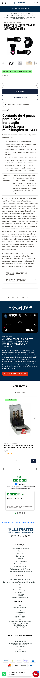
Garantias (20, 558)
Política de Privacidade (20, 564)
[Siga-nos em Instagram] (18, 536)
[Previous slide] (3, 63)
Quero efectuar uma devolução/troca (20, 571)
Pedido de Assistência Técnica (20, 569)
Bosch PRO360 (20, 592)
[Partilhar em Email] (22, 297)
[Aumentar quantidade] (36, 85)
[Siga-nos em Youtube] (26, 536)
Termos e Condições (20, 561)
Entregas (20, 553)
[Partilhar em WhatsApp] (13, 297)
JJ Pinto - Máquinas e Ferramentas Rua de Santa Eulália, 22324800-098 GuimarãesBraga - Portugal (20, 624)
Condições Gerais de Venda (20, 548)
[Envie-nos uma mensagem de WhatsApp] (4, 674)
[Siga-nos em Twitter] (23, 536)
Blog (20, 584)
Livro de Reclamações (20, 566)
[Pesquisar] (5, 3)
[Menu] (2, 3)
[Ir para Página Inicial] (20, 3)
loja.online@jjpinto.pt (20, 607)
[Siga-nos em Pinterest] (29, 536)
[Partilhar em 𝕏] (8, 297)
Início (8, 13)
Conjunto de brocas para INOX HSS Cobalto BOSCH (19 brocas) (18, 447)
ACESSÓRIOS (27, 13)
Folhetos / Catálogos (20, 590)
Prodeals (20, 587)
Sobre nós (20, 551)
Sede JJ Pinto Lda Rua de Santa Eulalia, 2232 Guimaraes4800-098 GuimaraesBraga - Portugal (20, 644)
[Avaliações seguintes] (36, 501)
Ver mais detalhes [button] (20, 651)
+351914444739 (20, 612)
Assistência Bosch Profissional (20, 579)
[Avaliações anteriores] (4, 501)
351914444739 (20, 617)
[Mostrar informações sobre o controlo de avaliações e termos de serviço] (34, 486)
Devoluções (20, 556)
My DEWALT (20, 595)
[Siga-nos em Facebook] (21, 536)
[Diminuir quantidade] (4, 85)
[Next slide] (36, 63)
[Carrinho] (37, 3)
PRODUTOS (16, 13)
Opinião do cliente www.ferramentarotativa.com (19, 522)
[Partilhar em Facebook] (4, 297)
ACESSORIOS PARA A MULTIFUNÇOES (19, 15)
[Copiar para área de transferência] (27, 297)
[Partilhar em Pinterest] (18, 297)
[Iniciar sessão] (34, 3)
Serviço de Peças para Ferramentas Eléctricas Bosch (20, 582)
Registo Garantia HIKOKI (20, 597)
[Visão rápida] (34, 418)
